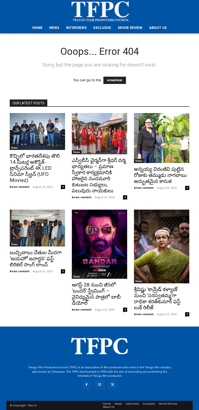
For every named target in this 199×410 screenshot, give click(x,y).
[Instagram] (99, 384)
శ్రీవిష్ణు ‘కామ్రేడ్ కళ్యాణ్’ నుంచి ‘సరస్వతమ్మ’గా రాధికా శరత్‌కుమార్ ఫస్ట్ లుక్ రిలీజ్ (157, 299)
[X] (112, 384)
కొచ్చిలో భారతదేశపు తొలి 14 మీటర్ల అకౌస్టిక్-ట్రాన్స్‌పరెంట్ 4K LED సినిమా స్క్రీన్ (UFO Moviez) (35, 168)
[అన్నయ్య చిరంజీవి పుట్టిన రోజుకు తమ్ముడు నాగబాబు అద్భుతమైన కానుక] (161, 138)
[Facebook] (86, 384)
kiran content (19, 187)
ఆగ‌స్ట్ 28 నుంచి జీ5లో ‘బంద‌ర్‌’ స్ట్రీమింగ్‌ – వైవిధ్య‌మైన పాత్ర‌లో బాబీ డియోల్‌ (96, 294)
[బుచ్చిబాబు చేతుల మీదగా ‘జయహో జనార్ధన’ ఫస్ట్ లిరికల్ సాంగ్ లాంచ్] (37, 228)
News (14, 147)
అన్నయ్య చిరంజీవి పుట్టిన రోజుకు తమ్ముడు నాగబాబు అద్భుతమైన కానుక (160, 175)
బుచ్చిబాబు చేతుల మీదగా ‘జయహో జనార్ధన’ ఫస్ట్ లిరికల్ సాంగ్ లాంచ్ (36, 259)
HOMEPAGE (114, 80)
